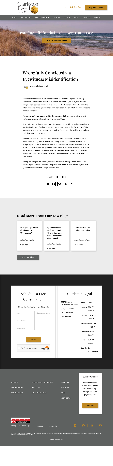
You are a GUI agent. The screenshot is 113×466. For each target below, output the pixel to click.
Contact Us (65, 398)
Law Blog (86, 17)
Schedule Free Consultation (56, 40)
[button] (26, 17)
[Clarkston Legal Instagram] (92, 425)
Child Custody (17, 393)
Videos (67, 17)
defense (29, 156)
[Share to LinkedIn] (47, 184)
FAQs (76, 17)
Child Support (17, 387)
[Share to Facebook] (53, 184)
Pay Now (90, 405)
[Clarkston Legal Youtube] (100, 425)
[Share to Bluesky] (59, 184)
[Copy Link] (41, 184)
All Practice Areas (39, 393)
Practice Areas (41, 17)
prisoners (79, 116)
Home (14, 17)
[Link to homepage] (28, 7)
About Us (24, 17)
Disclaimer (40, 426)
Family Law (36, 387)
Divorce (14, 382)
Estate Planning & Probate (42, 382)
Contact (97, 17)
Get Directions (66, 317)
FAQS (63, 393)
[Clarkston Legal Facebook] (83, 425)
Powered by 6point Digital (56, 439)
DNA (31, 127)
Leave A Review (67, 313)
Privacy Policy (53, 426)
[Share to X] (66, 184)
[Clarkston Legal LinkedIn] (75, 425)
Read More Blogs (28, 257)
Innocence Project (42, 99)
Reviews (57, 17)
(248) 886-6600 (73, 7)
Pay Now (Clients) (96, 7)
